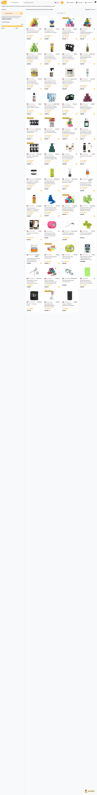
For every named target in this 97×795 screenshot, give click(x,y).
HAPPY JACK (92, 54)
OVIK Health (56, 179)
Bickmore (75, 104)
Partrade (57, 129)
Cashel (93, 154)
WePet (75, 54)
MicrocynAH (74, 179)
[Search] (62, 2)
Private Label (74, 231)
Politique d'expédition (7, 19)
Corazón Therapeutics (38, 179)
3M (76, 154)
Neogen (57, 254)
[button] (70, 2)
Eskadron (39, 302)
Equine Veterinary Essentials (74, 79)
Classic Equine (38, 129)
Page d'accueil (5, 6)
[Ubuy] (4, 2)
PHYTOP (57, 205)
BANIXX (40, 104)
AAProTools (39, 278)
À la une (93, 9)
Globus (93, 254)
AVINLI (40, 29)
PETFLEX (93, 231)
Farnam (57, 54)
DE (94, 29)
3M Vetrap (39, 154)
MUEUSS (75, 29)
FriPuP (75, 129)
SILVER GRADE (56, 104)
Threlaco (39, 54)
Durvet (57, 29)
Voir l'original (60, 13)
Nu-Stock (93, 79)
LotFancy (57, 278)
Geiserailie (74, 205)
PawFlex (57, 302)
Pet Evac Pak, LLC (74, 278)
